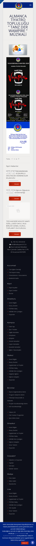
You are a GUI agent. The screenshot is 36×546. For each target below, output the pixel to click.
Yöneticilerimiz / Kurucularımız (18, 275)
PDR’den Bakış (13, 368)
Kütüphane (12, 335)
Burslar (11, 293)
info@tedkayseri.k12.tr (19, 244)
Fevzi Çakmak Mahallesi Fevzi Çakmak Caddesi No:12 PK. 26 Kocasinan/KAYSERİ (18, 249)
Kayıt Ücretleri (13, 290)
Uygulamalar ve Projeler (16, 365)
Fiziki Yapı (12, 326)
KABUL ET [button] (24, 543)
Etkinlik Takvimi (13, 469)
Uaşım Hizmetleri (14, 344)
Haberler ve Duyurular (15, 460)
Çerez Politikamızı (20, 533)
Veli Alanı (11, 466)
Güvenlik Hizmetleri (14, 347)
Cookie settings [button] (14, 543)
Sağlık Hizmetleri (14, 332)
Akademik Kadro (14, 278)
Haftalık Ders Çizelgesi (15, 311)
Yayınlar (11, 463)
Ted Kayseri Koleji (14, 272)
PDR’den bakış (13, 309)
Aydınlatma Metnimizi (10, 535)
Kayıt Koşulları (13, 287)
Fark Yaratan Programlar (16, 415)
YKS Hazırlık (12, 508)
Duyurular (12, 314)
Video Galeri (12, 481)
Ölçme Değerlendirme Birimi (17, 392)
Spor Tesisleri (13, 329)
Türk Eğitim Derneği (15, 269)
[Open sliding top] (2, 2)
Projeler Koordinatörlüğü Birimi (18, 403)
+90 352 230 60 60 (19, 242)
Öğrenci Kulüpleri (14, 377)
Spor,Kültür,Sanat (14, 418)
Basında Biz (12, 484)
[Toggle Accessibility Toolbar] (33, 543)
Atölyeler (11, 338)
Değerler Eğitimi (13, 374)
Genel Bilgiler (13, 303)
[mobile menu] (30, 5)
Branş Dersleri (13, 306)
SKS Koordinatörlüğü (15, 406)
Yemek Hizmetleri (14, 341)
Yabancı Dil (12, 412)
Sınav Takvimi (13, 445)
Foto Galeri (12, 478)
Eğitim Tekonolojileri (15, 350)
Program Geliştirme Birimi (16, 395)
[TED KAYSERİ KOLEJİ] (19, 5)
